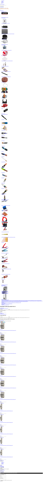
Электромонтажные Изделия (5, 44)
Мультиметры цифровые (18, 300)
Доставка (2, 463)
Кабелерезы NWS (3, 302)
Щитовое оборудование (4, 11)
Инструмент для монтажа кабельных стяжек (10, 301)
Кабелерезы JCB (7, 302)
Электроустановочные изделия (5, 17)
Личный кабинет (2, 466)
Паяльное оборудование (4, 300)
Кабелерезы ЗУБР (19, 302)
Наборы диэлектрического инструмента (11, 300)
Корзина (1, 465)
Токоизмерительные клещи (23, 300)
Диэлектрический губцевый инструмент (19, 301)
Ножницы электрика (34, 300)
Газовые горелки (26, 301)
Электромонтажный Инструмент (5, 199)
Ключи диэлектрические (29, 300)
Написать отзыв (2, 320)
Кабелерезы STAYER (14, 302)
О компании (3, 462)
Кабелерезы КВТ (10, 302)
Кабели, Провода (3, 113)
